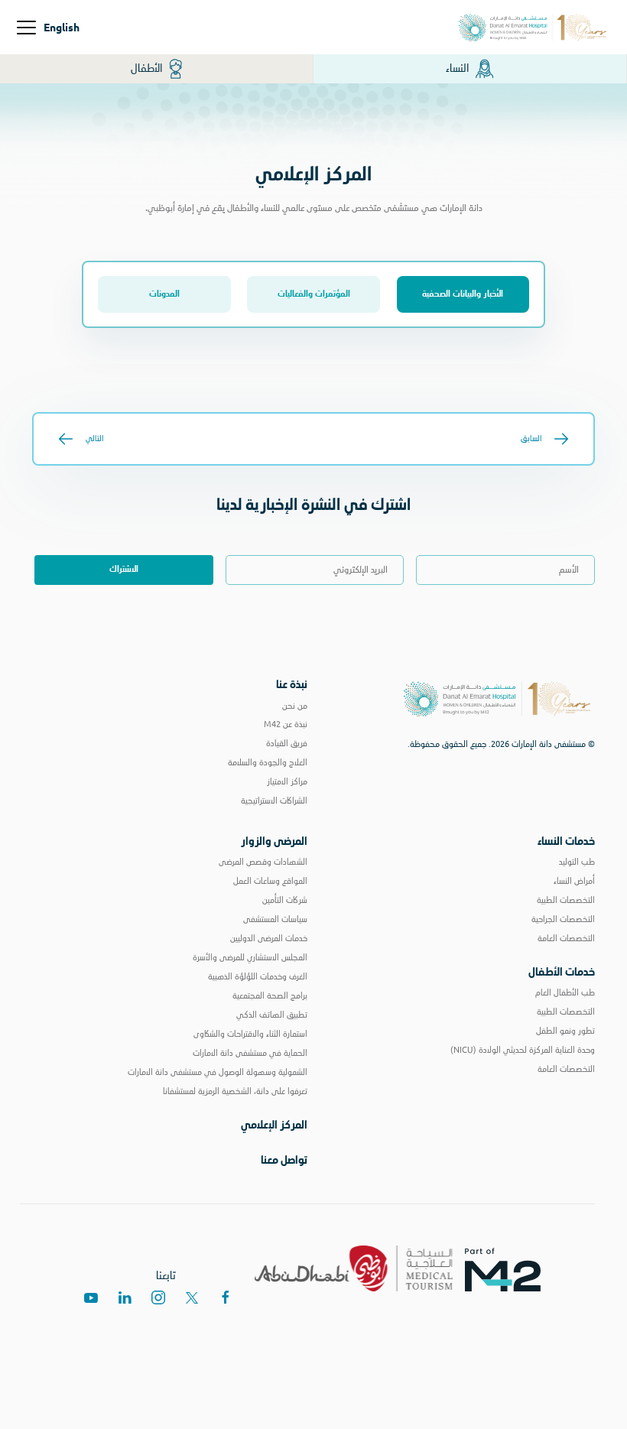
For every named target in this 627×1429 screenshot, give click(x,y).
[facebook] (225, 1297)
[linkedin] (124, 1297)
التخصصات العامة (566, 938)
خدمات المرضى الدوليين (268, 938)
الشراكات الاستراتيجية (274, 800)
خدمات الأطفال (561, 972)
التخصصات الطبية (566, 900)
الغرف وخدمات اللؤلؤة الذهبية (257, 976)
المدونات (164, 294)
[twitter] (192, 1297)
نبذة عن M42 (285, 724)
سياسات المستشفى (275, 919)
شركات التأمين (284, 900)
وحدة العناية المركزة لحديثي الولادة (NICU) (522, 1049)
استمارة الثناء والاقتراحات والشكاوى (250, 1033)
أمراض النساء (574, 880)
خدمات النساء (566, 841)
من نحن (294, 705)
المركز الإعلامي (274, 1125)
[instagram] (158, 1297)
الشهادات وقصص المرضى (263, 861)
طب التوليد (577, 861)
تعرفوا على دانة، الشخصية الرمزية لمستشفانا (235, 1091)
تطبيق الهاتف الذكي (271, 1014)
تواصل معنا (284, 1160)
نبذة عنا (291, 684)
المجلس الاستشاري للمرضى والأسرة (250, 957)
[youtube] (91, 1297)
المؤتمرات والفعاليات (314, 294)
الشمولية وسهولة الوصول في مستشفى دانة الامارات (217, 1072)
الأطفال (147, 68)
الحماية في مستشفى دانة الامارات (250, 1052)
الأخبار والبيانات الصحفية (462, 294)
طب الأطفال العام (565, 992)
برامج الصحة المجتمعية (269, 995)
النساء (458, 68)
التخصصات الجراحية (563, 919)
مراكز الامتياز (287, 781)
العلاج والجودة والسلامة (267, 762)
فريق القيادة (286, 743)
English (62, 27)
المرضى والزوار (274, 841)
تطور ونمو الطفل (565, 1030)
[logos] (509, 1268)
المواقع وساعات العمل (270, 880)
